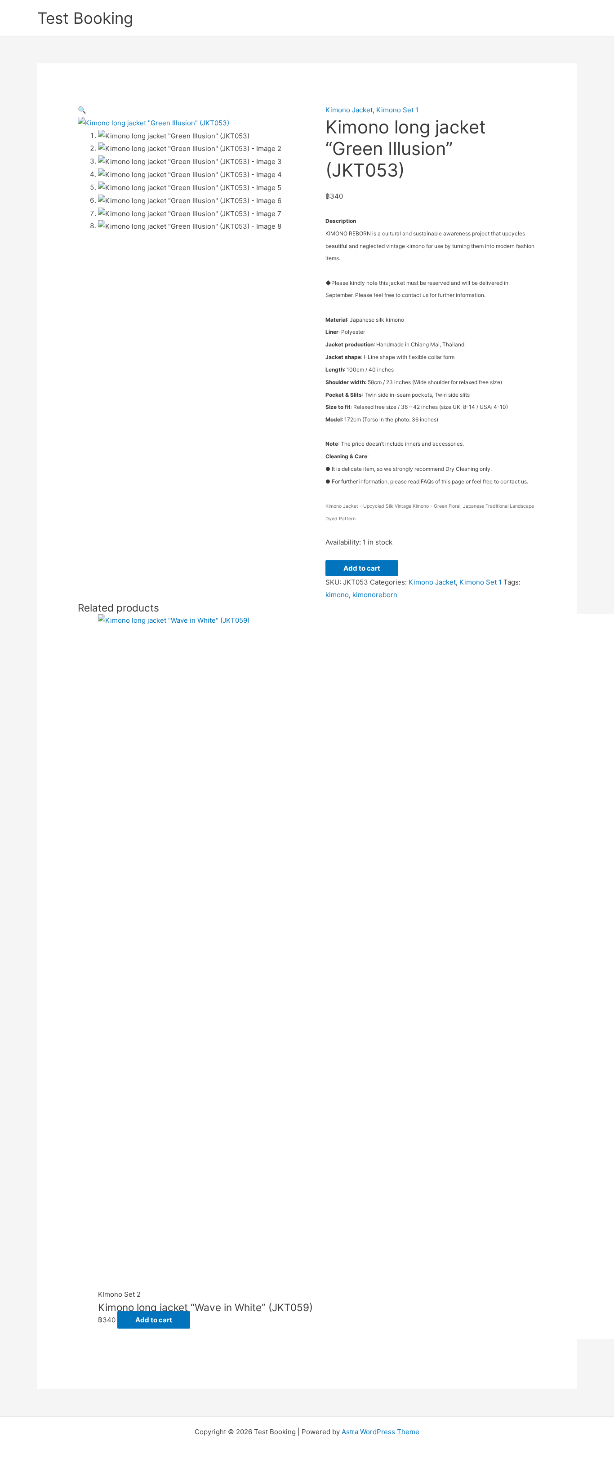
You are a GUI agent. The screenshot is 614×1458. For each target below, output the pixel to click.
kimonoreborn (374, 594)
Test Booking (85, 18)
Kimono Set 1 (397, 110)
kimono (337, 594)
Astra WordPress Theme (380, 1431)
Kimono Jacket (349, 110)
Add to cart (361, 568)
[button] (82, 110)
